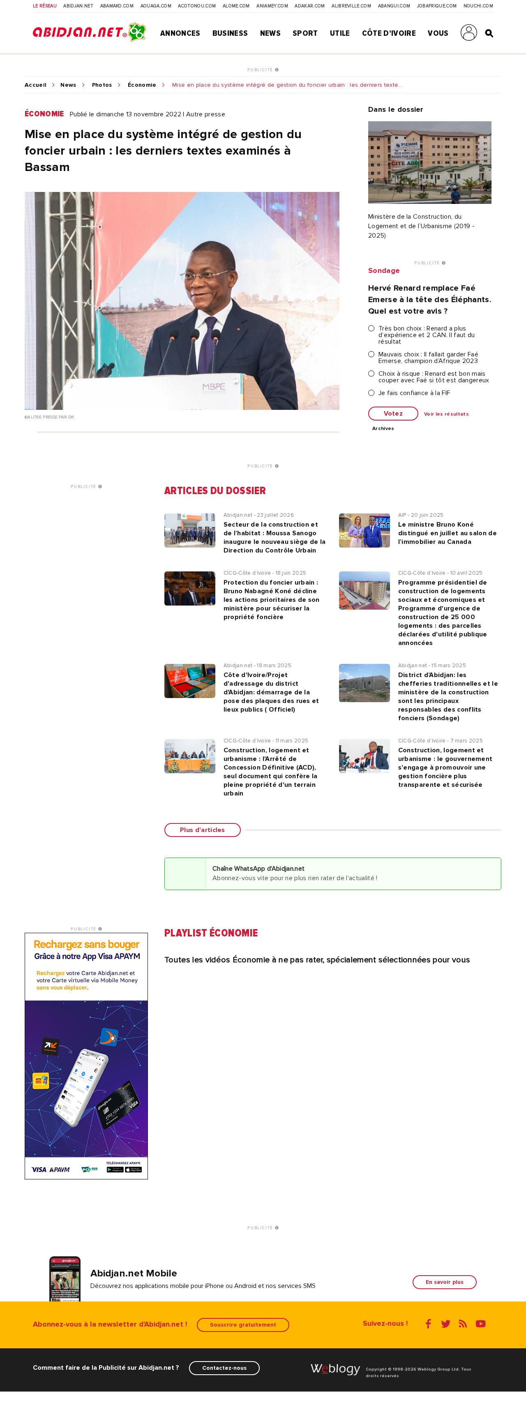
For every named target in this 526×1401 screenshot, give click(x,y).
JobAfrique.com (437, 6)
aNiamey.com (272, 6)
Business (230, 33)
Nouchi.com (478, 6)
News (270, 33)
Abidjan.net (78, 6)
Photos (102, 85)
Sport (305, 33)
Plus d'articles (202, 830)
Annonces (180, 33)
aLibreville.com (351, 6)
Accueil (35, 85)
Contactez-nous (224, 1367)
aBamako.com (117, 6)
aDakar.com (310, 6)
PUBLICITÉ (261, 70)
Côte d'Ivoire (389, 33)
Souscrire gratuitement (243, 1324)
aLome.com (236, 6)
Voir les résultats (446, 414)
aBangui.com (394, 6)
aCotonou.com (197, 6)
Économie (142, 85)
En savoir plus (445, 1281)
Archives (383, 428)
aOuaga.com (156, 6)
